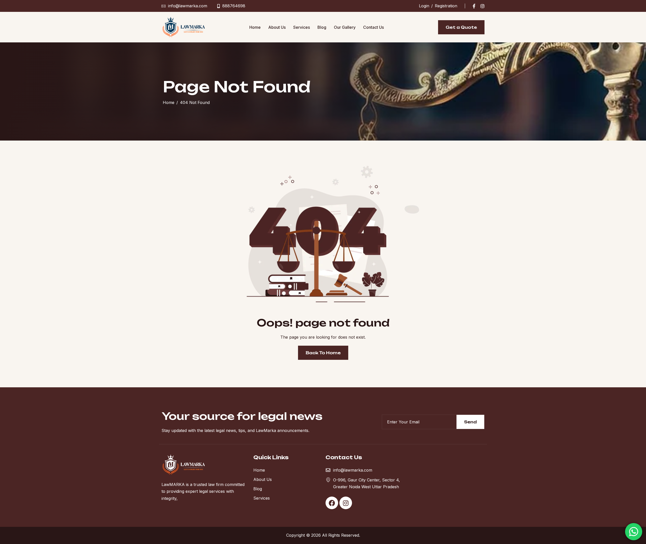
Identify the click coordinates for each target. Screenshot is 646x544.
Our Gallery (345, 27)
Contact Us (373, 27)
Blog (321, 27)
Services (301, 27)
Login (424, 5)
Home (255, 27)
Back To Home (323, 352)
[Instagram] (482, 6)
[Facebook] (474, 6)
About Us (277, 27)
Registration (446, 5)
